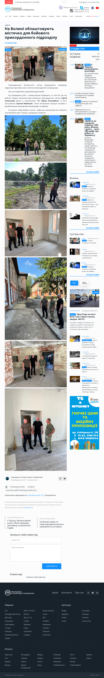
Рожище (84, 249)
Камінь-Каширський (25, 666)
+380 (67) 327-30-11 (70, 7)
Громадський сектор (12, 614)
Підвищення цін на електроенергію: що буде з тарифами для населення (85, 112)
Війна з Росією (29, 611)
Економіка (36, 16)
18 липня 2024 (32, 480)
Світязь (72, 661)
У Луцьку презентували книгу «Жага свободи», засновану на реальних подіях (19, 524)
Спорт (71, 16)
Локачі (39, 661)
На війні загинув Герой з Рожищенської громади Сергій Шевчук (84, 95)
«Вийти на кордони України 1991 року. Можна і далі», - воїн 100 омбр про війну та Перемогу (91, 127)
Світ (10, 16)
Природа (8, 631)
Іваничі (23, 661)
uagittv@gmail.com (28, 507)
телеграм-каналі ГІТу (35, 495)
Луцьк (83, 238)
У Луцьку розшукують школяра (27, 2)
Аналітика (92, 16)
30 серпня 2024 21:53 (89, 365)
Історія (26, 621)
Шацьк (88, 658)
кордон (31, 487)
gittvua (86, 7)
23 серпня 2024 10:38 (89, 378)
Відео (96, 16)
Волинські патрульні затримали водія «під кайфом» (86, 103)
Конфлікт (46, 621)
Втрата (26, 614)
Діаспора (8, 617)
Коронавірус (9, 624)
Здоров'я (44, 16)
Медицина (46, 624)
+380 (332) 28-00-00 (81, 10)
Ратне (72, 655)
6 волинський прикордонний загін (21, 490)
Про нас (79, 592)
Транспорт (47, 635)
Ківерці (40, 655)
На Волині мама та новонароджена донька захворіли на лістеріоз (52, 524)
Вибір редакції (84, 283)
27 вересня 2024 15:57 (89, 251)
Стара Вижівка (75, 665)
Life (6, 611)
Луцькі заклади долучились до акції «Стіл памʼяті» (90, 369)
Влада (29, 16)
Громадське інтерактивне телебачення (26, 477)
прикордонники (17, 487)
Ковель (40, 658)
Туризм (7, 638)
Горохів (24, 658)
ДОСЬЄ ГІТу (74, 283)
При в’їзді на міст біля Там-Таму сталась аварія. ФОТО (83, 316)
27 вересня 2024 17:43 (93, 238)
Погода (7, 628)
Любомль (57, 658)
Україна (15, 16)
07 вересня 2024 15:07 (89, 338)
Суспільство (78, 16)
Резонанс (46, 631)
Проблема (28, 631)
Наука (26, 628)
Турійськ (89, 655)
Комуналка (9, 621)
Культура (51, 16)
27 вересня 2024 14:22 (89, 197)
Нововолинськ (59, 665)
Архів (88, 16)
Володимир (25, 655)
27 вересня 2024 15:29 (89, 184)
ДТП (44, 617)
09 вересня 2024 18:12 (90, 311)
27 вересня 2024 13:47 (89, 215)
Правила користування (14, 675)
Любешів (57, 655)
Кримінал (27, 624)
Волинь (22, 16)
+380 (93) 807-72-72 (81, 12)
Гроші (45, 614)
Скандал (27, 635)
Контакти (66, 592)
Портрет (46, 628)
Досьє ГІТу (28, 617)
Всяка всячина (48, 611)
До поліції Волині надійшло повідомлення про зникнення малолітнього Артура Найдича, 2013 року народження (91, 81)
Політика (64, 16)
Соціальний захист (12, 635)
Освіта (58, 16)
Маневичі (57, 661)
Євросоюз (8, 655)
